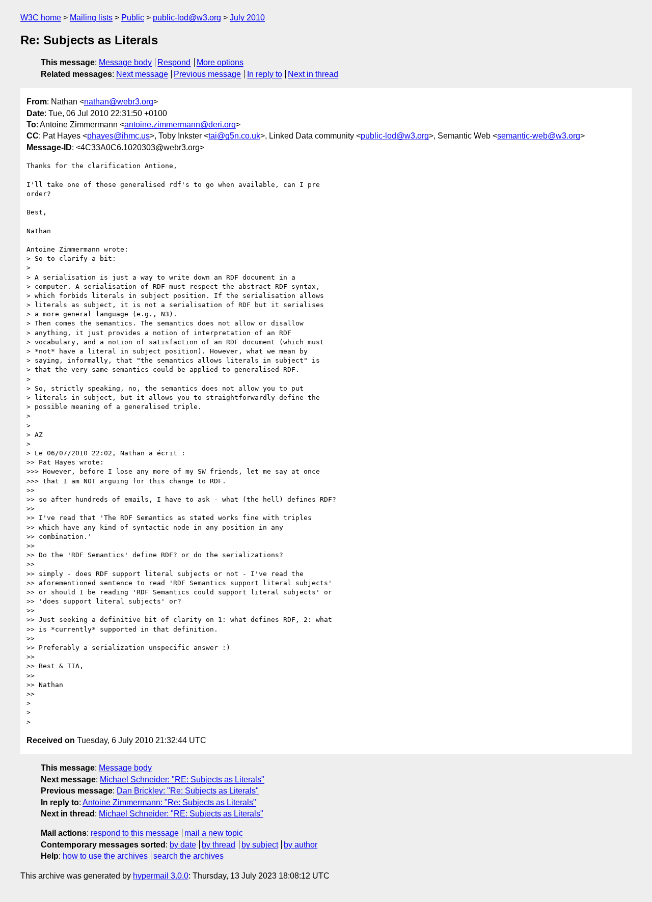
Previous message (207, 74)
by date (183, 844)
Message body (125, 62)
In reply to (264, 74)
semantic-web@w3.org (538, 135)
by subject (259, 844)
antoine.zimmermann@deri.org (180, 124)
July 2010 (247, 17)
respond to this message (135, 833)
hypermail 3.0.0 (160, 875)
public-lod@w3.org (187, 17)
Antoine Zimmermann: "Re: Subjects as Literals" (169, 802)
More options (220, 62)
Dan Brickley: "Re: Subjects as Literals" (188, 790)
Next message (142, 74)
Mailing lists (91, 17)
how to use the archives (105, 856)
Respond (174, 62)
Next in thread (313, 74)
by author (300, 844)
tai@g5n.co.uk (234, 135)
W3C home (40, 17)
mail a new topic (213, 833)
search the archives (188, 856)
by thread (218, 844)
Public (132, 17)
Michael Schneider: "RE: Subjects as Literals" (182, 779)
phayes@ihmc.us (118, 135)
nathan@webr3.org (118, 101)
